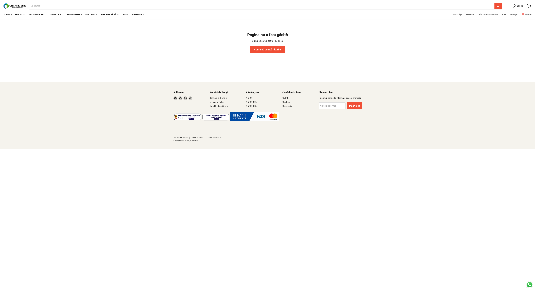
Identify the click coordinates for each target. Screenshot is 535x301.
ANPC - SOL (251, 106)
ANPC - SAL (251, 102)
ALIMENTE (137, 14)
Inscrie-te (354, 105)
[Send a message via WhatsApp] (530, 284)
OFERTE (470, 14)
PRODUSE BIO (36, 14)
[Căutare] (498, 6)
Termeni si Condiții (218, 98)
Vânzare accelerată (488, 14)
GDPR (285, 98)
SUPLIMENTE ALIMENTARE (81, 14)
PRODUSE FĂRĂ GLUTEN (113, 14)
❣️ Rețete (527, 14)
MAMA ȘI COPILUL (13, 14)
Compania (287, 106)
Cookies (286, 102)
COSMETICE (55, 14)
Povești (513, 14)
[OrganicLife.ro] (254, 120)
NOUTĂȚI (457, 14)
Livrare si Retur (217, 102)
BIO (504, 14)
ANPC (249, 98)
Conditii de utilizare (219, 106)
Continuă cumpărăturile (267, 49)
